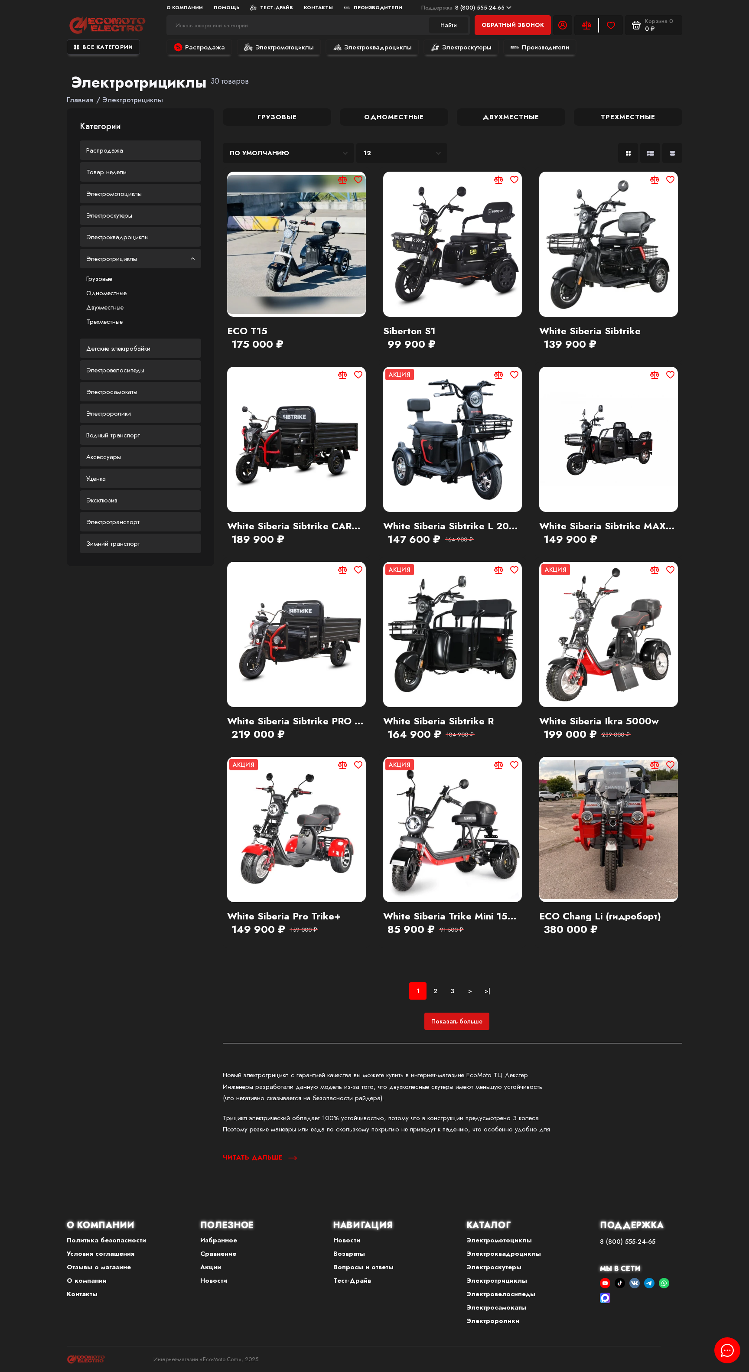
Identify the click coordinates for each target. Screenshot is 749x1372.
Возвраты (349, 1253)
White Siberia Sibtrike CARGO (296, 526)
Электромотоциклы (284, 47)
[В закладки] (358, 179)
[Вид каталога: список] (650, 153)
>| (487, 991)
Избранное (218, 1240)
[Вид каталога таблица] (672, 153)
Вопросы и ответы (363, 1267)
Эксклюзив (101, 500)
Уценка (96, 478)
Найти (448, 25)
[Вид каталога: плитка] (628, 153)
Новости (213, 1280)
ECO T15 (247, 331)
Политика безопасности (106, 1240)
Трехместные (104, 321)
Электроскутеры (467, 47)
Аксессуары (103, 457)
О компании (87, 1280)
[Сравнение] (586, 25)
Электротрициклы (111, 259)
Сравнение (218, 1253)
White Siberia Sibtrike (590, 331)
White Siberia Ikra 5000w (599, 721)
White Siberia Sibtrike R (438, 721)
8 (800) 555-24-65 (463, 7)
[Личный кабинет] (562, 25)
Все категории (107, 47)
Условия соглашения (100, 1253)
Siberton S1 (409, 331)
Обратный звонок (513, 25)
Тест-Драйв (276, 7)
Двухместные (105, 307)
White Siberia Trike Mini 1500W (452, 916)
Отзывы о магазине (99, 1267)
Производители (378, 7)
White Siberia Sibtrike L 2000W (452, 526)
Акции (210, 1267)
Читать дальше (254, 1157)
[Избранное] (610, 25)
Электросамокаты (111, 392)
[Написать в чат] (727, 1350)
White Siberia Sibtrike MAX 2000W (608, 526)
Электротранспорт (113, 522)
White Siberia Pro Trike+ (284, 916)
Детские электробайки (118, 348)
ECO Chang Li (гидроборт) (600, 916)
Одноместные (106, 293)
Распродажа (205, 47)
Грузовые (99, 279)
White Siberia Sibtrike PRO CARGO (296, 721)
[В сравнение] (342, 179)
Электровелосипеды (115, 370)
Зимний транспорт (113, 543)
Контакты (318, 7)
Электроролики (108, 413)
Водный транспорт (113, 435)
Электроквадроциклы (378, 47)
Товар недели (106, 172)
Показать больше (456, 1021)
